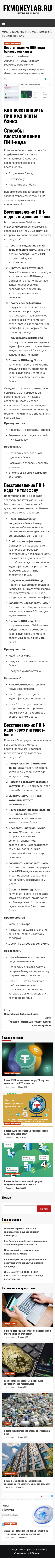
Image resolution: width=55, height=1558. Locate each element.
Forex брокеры (10, 1523)
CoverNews (20, 1553)
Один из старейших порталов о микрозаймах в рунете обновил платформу (21, 1232)
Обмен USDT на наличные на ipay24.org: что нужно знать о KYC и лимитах (26, 1081)
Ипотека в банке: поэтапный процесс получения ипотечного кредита (23, 1182)
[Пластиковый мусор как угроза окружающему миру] (27, 1410)
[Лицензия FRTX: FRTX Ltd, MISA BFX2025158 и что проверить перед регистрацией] (27, 1510)
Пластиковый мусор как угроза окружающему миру (21, 1252)
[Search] (50, 23)
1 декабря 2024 (22, 56)
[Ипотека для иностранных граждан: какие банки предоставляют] (27, 1110)
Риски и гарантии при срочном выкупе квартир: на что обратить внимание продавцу (25, 1263)
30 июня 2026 (22, 1537)
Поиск (6, 1197)
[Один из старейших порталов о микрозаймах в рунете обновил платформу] (27, 1310)
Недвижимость (10, 1473)
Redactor (9, 56)
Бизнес (7, 1423)
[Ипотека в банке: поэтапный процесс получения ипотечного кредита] (27, 1160)
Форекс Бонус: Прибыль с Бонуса (21, 1012)
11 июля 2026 (22, 1437)
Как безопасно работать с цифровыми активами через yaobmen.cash (25, 1243)
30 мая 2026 (22, 1087)
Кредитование (10, 1323)
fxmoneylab (10, 1087)
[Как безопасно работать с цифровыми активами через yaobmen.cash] (27, 1360)
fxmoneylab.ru (27, 8)
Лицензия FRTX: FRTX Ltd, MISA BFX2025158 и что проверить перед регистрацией (23, 1275)
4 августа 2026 (22, 1387)
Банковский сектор (12, 43)
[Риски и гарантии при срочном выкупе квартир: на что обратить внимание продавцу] (27, 1460)
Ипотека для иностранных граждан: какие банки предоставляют (26, 1132)
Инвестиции (9, 1373)
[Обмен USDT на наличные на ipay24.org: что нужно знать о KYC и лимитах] (27, 1059)
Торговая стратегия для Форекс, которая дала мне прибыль (29, 1021)
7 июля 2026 (20, 1487)
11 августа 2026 (23, 1337)
